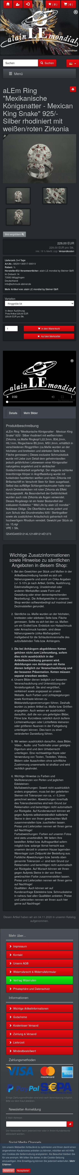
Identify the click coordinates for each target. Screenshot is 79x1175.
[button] (72, 63)
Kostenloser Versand (25, 1025)
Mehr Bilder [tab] (31, 413)
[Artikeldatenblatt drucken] (73, 89)
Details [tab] (13, 413)
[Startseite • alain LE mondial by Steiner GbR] (39, 26)
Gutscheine (19, 1017)
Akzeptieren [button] (23, 1170)
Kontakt (17, 955)
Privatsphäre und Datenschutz (31, 989)
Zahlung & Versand (24, 1034)
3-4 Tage (21, 260)
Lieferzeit (18, 1042)
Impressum (19, 946)
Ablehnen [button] (8, 1170)
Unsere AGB (20, 963)
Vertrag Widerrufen (24, 980)
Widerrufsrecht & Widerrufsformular (34, 972)
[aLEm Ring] (54, 195)
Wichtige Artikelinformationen (30, 1008)
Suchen (48, 63)
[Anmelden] (70, 1124)
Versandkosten (66, 251)
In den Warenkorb (50, 328)
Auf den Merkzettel (50, 336)
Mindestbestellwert (24, 1051)
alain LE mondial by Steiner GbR (41, 289)
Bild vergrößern (13, 234)
